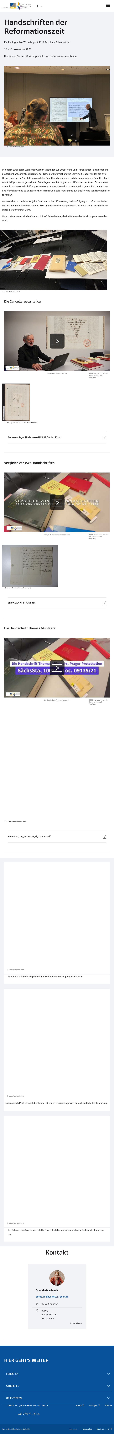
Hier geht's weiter (26, 1360)
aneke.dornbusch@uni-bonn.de (52, 1296)
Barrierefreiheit (103, 1429)
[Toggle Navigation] (108, 6)
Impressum (73, 1429)
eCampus (93, 1405)
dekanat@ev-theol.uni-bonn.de (28, 1405)
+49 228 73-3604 (49, 1303)
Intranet (108, 1405)
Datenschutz (88, 1429)
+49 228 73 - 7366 (28, 1414)
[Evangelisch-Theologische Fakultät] (16, 6)
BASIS (79, 1405)
